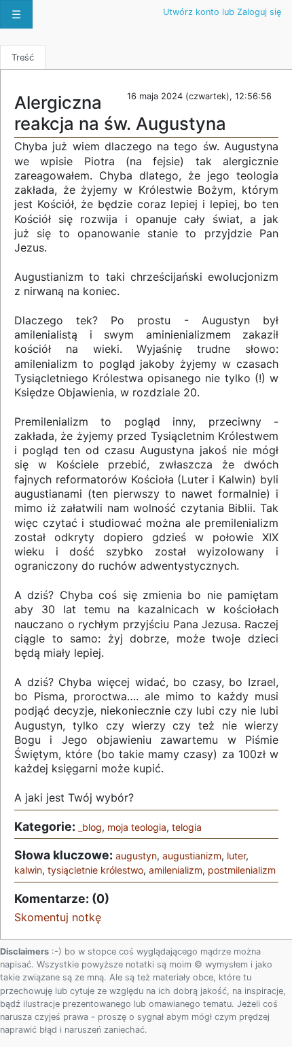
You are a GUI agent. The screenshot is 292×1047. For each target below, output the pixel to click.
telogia (187, 827)
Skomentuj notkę (57, 917)
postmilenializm (242, 870)
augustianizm (191, 855)
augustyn (136, 855)
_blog (90, 827)
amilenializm (175, 870)
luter (236, 855)
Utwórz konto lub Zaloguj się (222, 12)
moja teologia (136, 827)
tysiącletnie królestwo (95, 870)
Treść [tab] (23, 57)
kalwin (28, 870)
